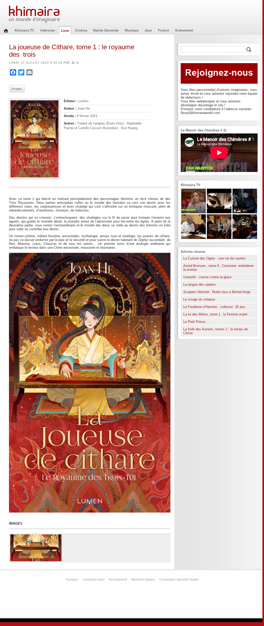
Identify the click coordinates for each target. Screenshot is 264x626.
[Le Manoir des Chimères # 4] (193, 238)
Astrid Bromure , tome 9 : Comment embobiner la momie (218, 268)
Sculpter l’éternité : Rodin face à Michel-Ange (216, 292)
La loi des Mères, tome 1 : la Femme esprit (215, 314)
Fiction (163, 30)
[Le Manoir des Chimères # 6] (244, 238)
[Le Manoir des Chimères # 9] (193, 212)
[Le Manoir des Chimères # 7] (219, 238)
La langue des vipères (199, 284)
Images (16, 89)
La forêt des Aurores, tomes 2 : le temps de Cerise (215, 331)
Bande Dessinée (106, 30)
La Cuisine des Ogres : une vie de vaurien (214, 258)
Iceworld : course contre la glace (207, 277)
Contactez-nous (94, 579)
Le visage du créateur (199, 299)
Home (6, 30)
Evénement (184, 30)
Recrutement (118, 579)
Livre (65, 31)
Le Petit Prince (194, 322)
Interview (47, 30)
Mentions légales (143, 579)
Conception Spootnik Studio (178, 579)
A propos (72, 579)
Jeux (148, 30)
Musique (131, 30)
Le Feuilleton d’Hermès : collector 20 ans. (215, 307)
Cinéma (81, 30)
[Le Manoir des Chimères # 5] (244, 212)
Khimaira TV (24, 30)
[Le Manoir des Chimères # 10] (219, 212)
